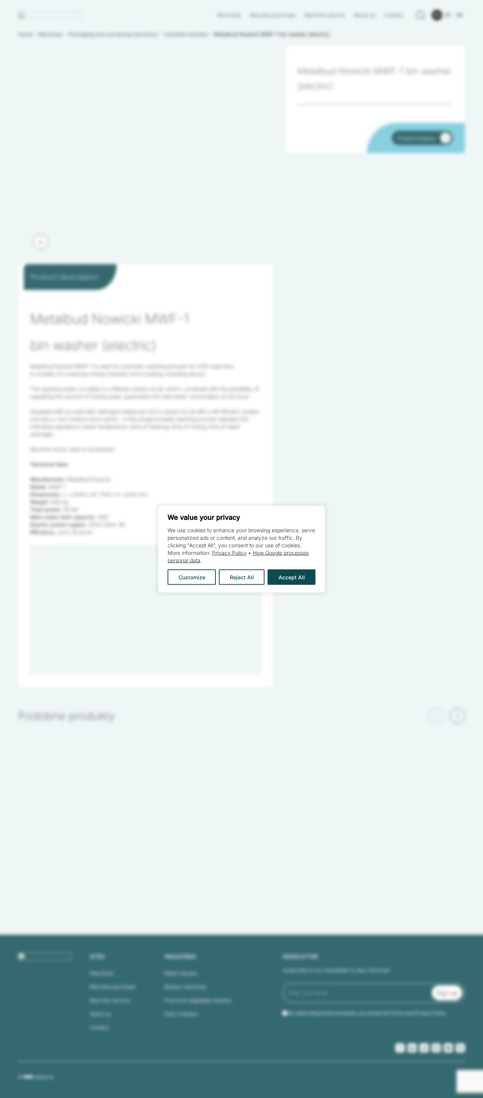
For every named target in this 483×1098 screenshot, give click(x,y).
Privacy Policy (229, 552)
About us (364, 15)
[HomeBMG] (49, 15)
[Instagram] (436, 1047)
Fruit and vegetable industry (198, 1000)
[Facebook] (400, 1047)
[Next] (40, 241)
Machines (229, 15)
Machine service (325, 15)
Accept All (291, 577)
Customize (191, 577)
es (460, 15)
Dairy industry (181, 1014)
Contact (393, 15)
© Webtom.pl (35, 1077)
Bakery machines (185, 986)
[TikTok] (424, 1047)
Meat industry (181, 973)
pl (448, 15)
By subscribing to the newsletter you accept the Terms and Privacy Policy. (367, 1013)
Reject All (242, 577)
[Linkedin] (412, 1047)
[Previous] (436, 715)
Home (25, 34)
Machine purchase (272, 15)
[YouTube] (448, 1047)
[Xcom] (460, 1047)
